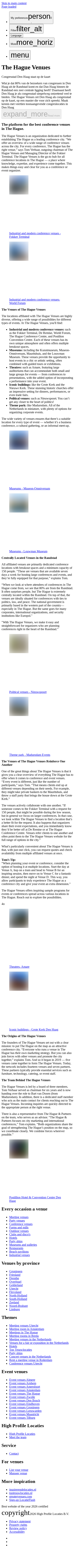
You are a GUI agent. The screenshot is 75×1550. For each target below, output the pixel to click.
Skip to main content (14, 3)
